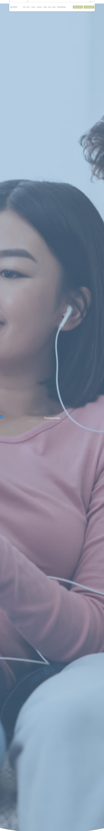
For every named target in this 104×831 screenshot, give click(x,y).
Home (24, 7)
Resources (39, 7)
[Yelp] (92, 1)
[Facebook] (90, 1)
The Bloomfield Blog (61, 7)
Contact (49, 7)
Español (54, 7)
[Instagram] (94, 1)
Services (33, 7)
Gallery (45, 7)
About (28, 7)
